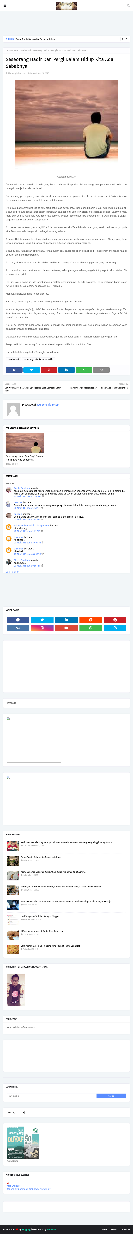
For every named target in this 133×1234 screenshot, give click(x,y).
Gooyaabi (51, 1229)
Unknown (18, 537)
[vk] (18, 628)
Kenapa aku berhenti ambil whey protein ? (28, 1189)
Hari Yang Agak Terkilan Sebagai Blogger (40, 916)
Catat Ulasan (12, 571)
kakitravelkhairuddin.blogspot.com (31, 525)
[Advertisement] (62, 23)
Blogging (26, 1229)
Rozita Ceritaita (22, 488)
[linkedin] (66, 620)
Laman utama (12, 50)
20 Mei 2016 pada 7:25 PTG (27, 531)
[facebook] (18, 620)
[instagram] (42, 628)
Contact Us (125, 1229)
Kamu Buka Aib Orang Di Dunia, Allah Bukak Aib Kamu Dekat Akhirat (53, 872)
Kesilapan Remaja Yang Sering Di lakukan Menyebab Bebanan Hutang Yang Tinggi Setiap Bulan (66, 842)
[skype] (115, 628)
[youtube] (66, 628)
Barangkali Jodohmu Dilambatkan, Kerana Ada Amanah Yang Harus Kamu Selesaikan (56, 39)
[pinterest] (115, 620)
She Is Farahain (22, 560)
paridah (18, 514)
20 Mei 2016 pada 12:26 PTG (28, 496)
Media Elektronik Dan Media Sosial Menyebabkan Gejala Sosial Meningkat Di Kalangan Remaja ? (67, 901)
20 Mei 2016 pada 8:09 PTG (28, 542)
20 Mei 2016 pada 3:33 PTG (27, 519)
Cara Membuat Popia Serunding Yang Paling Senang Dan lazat (50, 946)
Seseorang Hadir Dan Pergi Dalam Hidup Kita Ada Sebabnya (24, 458)
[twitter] (42, 620)
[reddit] (90, 620)
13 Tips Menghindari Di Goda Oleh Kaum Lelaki (43, 931)
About (114, 1229)
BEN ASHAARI (13, 1186)
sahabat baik (25, 50)
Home (104, 1229)
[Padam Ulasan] (43, 496)
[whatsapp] (90, 628)
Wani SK (18, 502)
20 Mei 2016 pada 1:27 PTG (27, 508)
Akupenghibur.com (17, 73)
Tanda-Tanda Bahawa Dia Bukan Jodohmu (41, 857)
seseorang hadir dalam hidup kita (39, 359)
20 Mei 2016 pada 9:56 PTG (27, 565)
